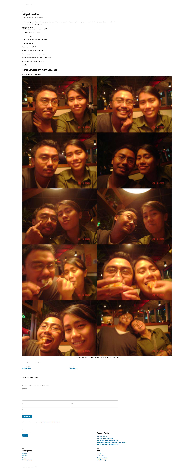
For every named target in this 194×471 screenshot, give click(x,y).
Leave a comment (39, 17)
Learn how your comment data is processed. (50, 422)
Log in (99, 453)
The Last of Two (102, 436)
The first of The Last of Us (105, 438)
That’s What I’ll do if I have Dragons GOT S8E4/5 (111, 442)
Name (23, 403)
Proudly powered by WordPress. (33, 466)
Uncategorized (38, 362)
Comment (24, 388)
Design (24, 453)
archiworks (25, 4)
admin (25, 17)
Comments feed (102, 458)
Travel (24, 458)
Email (72, 403)
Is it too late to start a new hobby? (107, 440)
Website (23, 409)
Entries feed (100, 455)
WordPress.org (101, 460)
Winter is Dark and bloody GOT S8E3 (108, 444)
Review (24, 455)
